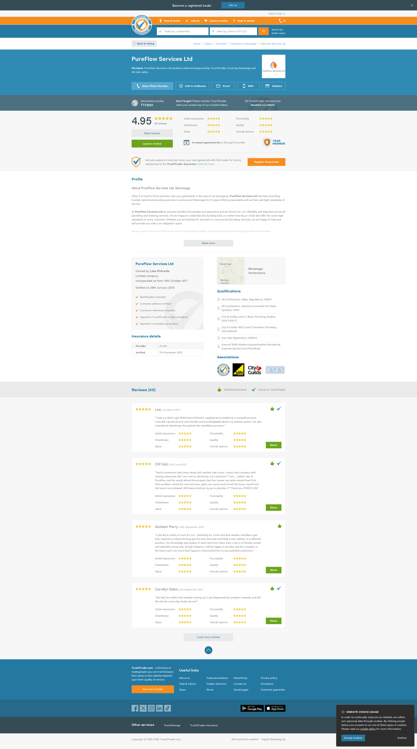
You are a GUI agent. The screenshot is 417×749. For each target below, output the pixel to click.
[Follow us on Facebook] (135, 708)
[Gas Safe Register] (238, 369)
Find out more (206, 164)
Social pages (241, 689)
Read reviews (152, 133)
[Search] (263, 31)
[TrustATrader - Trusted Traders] (142, 19)
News (182, 689)
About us (184, 678)
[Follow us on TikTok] (167, 708)
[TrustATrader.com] (223, 369)
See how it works (153, 689)
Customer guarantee (273, 689)
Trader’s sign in (276, 13)
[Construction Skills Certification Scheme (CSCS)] (275, 370)
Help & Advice (187, 684)
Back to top (208, 650)
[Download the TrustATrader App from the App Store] (275, 708)
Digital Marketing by (273, 739)
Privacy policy (269, 678)
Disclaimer (267, 684)
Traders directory (216, 684)
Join (233, 5)
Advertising (240, 678)
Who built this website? (245, 739)
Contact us (240, 684)
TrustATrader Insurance (204, 725)
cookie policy (368, 729)
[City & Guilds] (255, 369)
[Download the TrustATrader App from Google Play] (252, 708)
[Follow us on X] (143, 708)
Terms (210, 689)
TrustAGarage (172, 725)
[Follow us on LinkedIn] (159, 708)
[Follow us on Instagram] (151, 708)
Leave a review (152, 143)
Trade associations (217, 678)
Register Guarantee (266, 162)
